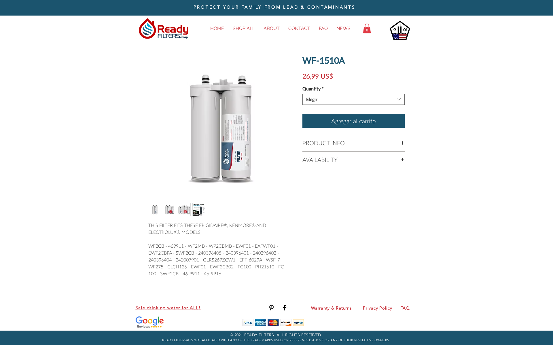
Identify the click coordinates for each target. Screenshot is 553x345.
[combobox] (353, 99)
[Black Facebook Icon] (284, 307)
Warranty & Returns (331, 308)
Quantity (313, 88)
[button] (367, 28)
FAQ (405, 308)
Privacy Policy (377, 308)
